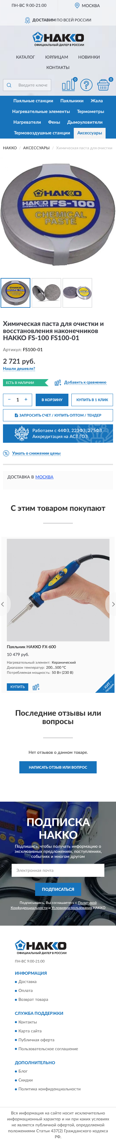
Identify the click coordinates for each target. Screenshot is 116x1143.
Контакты (58, 68)
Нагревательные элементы (41, 111)
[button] (86, 85)
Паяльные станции (33, 101)
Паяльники (72, 101)
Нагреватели (27, 122)
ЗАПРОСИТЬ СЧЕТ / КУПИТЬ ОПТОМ (60, 415)
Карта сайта (30, 1031)
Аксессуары (89, 133)
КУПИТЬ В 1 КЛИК (92, 400)
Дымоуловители (85, 122)
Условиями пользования (71, 908)
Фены (54, 122)
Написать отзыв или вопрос (58, 767)
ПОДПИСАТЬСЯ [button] (58, 890)
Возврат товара (33, 1000)
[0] (103, 85)
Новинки (89, 57)
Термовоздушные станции (42, 133)
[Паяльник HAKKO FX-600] (58, 590)
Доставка (27, 982)
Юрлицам (56, 57)
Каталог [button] (25, 57)
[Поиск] (9, 85)
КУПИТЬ (17, 687)
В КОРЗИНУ (52, 400)
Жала (97, 101)
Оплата (25, 991)
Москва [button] (44, 477)
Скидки (25, 1080)
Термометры (90, 111)
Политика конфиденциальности (49, 1089)
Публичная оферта (36, 1040)
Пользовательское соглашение (48, 1049)
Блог (23, 1071)
